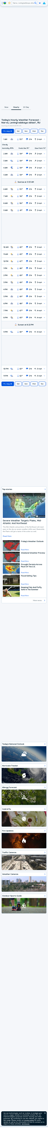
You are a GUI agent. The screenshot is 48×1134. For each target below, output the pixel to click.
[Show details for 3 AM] (44, 160)
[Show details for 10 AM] (44, 247)
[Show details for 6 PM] (44, 303)
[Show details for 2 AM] (44, 153)
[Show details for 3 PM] (44, 282)
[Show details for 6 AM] (44, 189)
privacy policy (29, 1120)
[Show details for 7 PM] (44, 310)
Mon (34, 131)
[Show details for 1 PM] (44, 268)
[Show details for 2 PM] (44, 275)
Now (6, 107)
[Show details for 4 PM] (44, 289)
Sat (18, 131)
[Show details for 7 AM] (44, 196)
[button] (45, 1113)
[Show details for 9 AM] (44, 210)
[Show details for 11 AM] (44, 254)
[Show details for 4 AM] (44, 167)
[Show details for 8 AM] (44, 203)
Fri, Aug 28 (7, 131)
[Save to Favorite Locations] (9, 3)
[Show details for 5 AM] (44, 174)
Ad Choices (25, 1124)
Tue (42, 131)
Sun (26, 131)
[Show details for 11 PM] (44, 375)
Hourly (16, 107)
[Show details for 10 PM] (44, 368)
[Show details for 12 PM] (44, 261)
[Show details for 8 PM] (44, 317)
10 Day (26, 107)
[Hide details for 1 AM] (44, 139)
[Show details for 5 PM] (44, 296)
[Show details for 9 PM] (44, 332)
